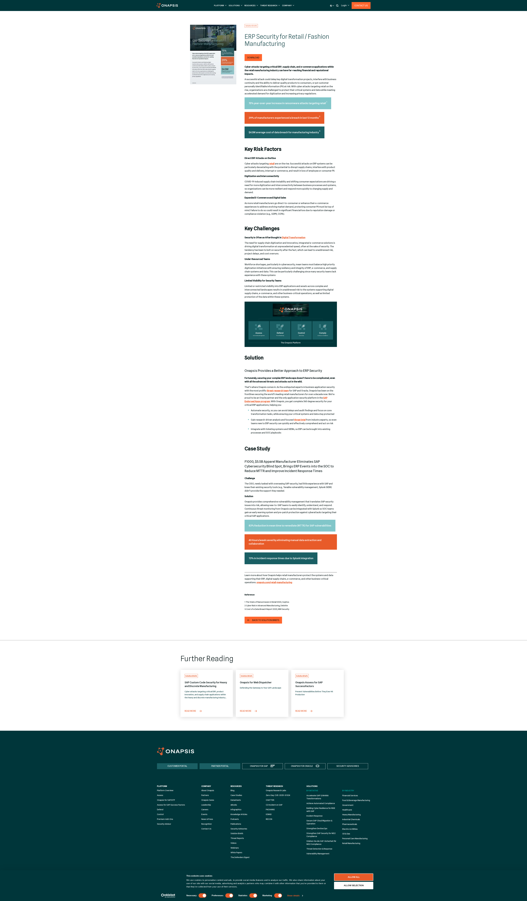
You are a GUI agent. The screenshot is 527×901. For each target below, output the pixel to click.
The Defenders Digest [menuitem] (240, 857)
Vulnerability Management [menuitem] (317, 854)
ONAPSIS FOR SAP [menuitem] (259, 766)
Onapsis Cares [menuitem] (207, 800)
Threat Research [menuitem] (274, 786)
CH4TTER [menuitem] (270, 800)
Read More (191, 711)
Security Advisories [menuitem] (239, 829)
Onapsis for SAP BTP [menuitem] (166, 800)
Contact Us (361, 5)
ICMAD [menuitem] (269, 814)
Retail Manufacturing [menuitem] (351, 843)
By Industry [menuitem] (348, 790)
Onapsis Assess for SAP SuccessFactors (309, 684)
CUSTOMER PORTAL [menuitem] (177, 766)
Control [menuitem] (160, 814)
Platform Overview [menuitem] (165, 790)
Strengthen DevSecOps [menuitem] (316, 828)
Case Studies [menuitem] (236, 795)
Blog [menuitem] (232, 790)
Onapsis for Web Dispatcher (256, 682)
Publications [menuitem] (236, 824)
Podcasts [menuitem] (235, 819)
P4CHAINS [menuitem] (270, 809)
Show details (293, 895)
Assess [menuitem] (160, 795)
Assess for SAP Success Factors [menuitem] (171, 805)
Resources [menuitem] (236, 786)
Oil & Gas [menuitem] (346, 834)
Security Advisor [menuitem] (164, 824)
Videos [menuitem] (233, 843)
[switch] (229, 895)
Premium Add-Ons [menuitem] (165, 819)
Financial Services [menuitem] (350, 795)
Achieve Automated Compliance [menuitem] (320, 803)
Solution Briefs (251, 26)
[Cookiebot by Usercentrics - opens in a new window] (168, 896)
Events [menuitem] (204, 814)
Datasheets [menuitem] (236, 800)
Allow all (354, 877)
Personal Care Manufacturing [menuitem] (355, 838)
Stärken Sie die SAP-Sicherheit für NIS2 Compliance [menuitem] (321, 842)
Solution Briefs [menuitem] (237, 833)
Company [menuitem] (206, 786)
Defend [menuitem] (160, 809)
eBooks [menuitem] (234, 805)
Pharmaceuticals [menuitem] (349, 824)
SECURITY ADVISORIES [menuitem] (347, 766)
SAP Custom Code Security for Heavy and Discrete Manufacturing (206, 684)
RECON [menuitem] (269, 819)
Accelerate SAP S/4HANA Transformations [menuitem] (317, 797)
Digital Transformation (293, 237)
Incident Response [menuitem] (314, 816)
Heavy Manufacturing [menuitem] (351, 815)
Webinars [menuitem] (235, 848)
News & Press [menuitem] (207, 819)
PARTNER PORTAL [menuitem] (220, 766)
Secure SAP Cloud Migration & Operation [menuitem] (319, 822)
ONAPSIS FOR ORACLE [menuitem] (302, 766)
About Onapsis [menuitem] (207, 790)
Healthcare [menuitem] (347, 810)
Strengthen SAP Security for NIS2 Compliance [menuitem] (321, 834)
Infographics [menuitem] (236, 809)
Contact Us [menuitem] (206, 829)
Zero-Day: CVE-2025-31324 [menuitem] (278, 795)
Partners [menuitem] (205, 795)
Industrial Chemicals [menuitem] (351, 819)
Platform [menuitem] (162, 786)
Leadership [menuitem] (206, 805)
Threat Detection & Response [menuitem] (319, 849)
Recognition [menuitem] (206, 824)
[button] (220, 5)
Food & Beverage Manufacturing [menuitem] (356, 800)
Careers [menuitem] (204, 809)
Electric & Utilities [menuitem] (350, 829)
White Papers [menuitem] (236, 852)
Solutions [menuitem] (312, 786)
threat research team (278, 390)
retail (271, 163)
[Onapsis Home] (175, 751)
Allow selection (354, 885)
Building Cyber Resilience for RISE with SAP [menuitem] (320, 809)
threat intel (300, 419)
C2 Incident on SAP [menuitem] (274, 805)
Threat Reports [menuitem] (237, 838)
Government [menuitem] (347, 805)
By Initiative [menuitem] (312, 790)
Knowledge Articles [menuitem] (239, 814)
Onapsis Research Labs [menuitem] (276, 790)
